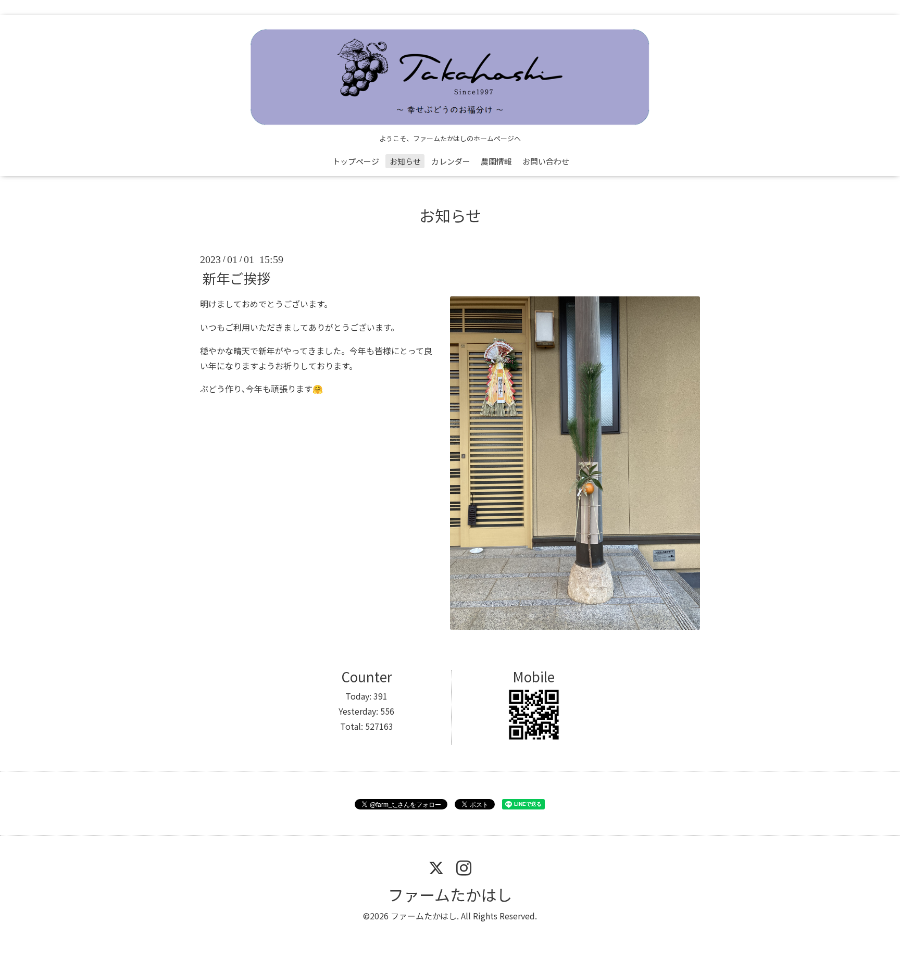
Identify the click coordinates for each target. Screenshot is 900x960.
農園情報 (496, 161)
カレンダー (450, 161)
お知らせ (405, 161)
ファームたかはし (450, 894)
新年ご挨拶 (236, 278)
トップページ (355, 161)
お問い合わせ (545, 161)
